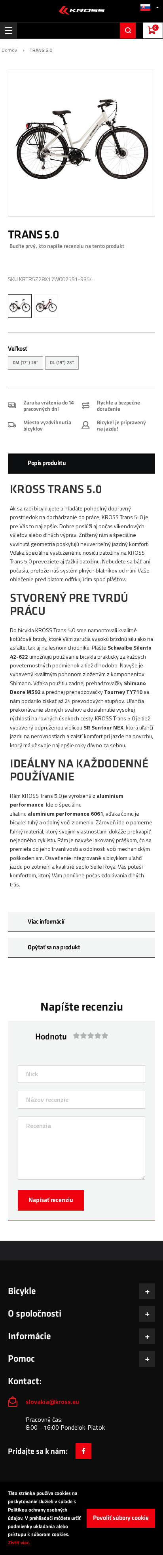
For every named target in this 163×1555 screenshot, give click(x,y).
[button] (149, 7)
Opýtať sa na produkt (54, 947)
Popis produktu (47, 463)
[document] (81, 1518)
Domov (9, 50)
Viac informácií (46, 922)
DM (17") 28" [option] (25, 363)
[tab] (81, 463)
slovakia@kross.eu (53, 1401)
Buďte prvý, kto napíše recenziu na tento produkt (66, 246)
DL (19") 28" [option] (62, 363)
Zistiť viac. (19, 1543)
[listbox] (81, 364)
